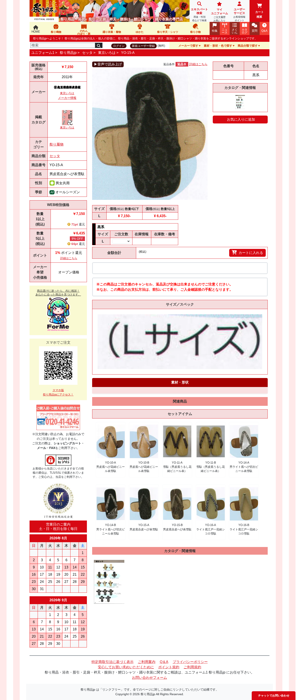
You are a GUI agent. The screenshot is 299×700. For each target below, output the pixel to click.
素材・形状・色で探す (218, 45)
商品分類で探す (248, 45)
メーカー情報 (67, 98)
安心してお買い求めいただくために (126, 667)
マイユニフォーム (219, 15)
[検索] (98, 45)
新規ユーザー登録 (143, 45)
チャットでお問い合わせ (273, 695)
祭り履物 (56, 144)
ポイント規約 (168, 667)
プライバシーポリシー (190, 662)
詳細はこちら (68, 258)
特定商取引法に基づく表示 (112, 662)
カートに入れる (251, 253)
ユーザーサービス (239, 15)
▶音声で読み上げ (108, 64)
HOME (36, 31)
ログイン (119, 45)
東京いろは (107, 53)
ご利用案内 (146, 662)
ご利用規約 (192, 667)
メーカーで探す (188, 45)
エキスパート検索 (199, 15)
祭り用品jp (68, 53)
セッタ (87, 53)
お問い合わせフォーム (149, 677)
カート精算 (259, 14)
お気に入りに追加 (241, 119)
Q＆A (164, 662)
